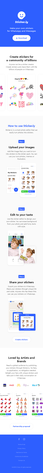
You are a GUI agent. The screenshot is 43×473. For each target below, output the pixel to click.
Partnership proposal (21, 426)
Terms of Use (21, 444)
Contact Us (21, 460)
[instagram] (24, 439)
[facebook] (19, 439)
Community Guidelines (21, 456)
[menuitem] (21, 445)
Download (22, 38)
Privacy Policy (21, 448)
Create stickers (21, 339)
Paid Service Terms (21, 452)
